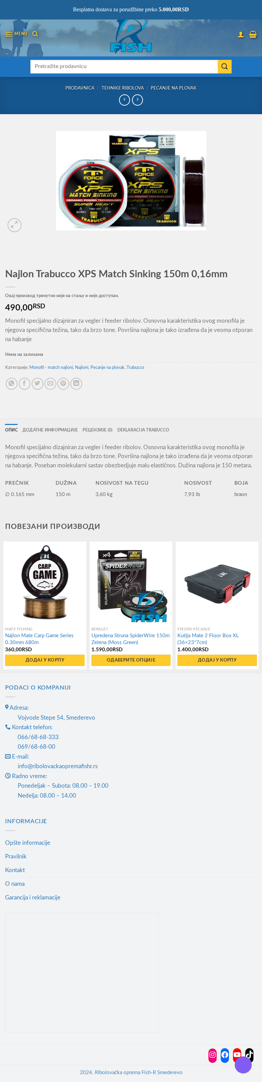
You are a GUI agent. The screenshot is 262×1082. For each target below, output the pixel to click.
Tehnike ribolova (123, 88)
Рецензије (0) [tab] (97, 430)
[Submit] (225, 67)
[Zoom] (14, 225)
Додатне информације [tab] (50, 430)
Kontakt (15, 870)
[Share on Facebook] (25, 384)
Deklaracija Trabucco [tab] (143, 430)
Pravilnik (16, 856)
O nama (15, 884)
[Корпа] (253, 34)
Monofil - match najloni (51, 367)
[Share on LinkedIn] (76, 384)
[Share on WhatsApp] (12, 384)
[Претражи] (35, 34)
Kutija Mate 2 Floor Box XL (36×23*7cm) (208, 639)
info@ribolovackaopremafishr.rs (58, 766)
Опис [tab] (11, 430)
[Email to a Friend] (50, 384)
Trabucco (135, 367)
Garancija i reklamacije (32, 897)
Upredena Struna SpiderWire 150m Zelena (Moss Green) (130, 639)
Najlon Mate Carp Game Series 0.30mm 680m (39, 639)
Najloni (81, 367)
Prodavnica (80, 88)
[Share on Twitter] (38, 384)
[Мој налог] (240, 34)
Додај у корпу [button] (45, 660)
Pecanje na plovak (173, 88)
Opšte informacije (27, 843)
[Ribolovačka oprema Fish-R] (131, 34)
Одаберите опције (131, 660)
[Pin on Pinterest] (63, 384)
